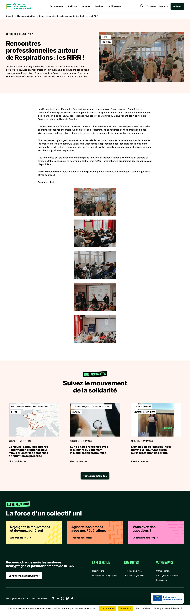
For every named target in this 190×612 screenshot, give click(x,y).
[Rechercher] (142, 6)
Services (99, 6)
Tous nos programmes (134, 575)
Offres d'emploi (163, 571)
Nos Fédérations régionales (104, 575)
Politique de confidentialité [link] (168, 608)
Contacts (163, 6)
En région (151, 6)
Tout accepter (108, 608)
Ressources (161, 580)
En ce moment (56, 6)
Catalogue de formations (167, 575)
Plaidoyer (72, 6)
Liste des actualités (26, 16)
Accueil (9, 16)
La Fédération (114, 6)
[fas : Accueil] (18, 6)
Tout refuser (125, 608)
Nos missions (98, 571)
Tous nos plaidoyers (133, 571)
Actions (86, 6)
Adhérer (177, 6)
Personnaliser (143, 608)
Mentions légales (39, 598)
